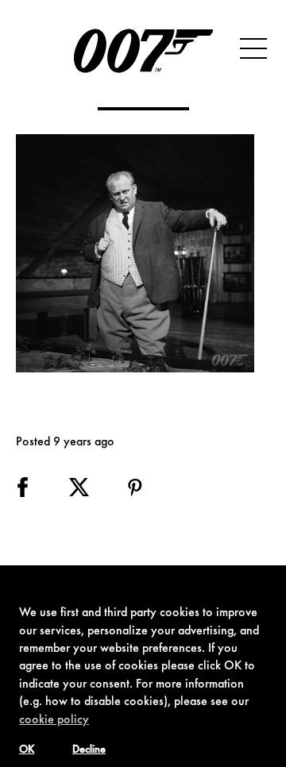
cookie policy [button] (54, 720)
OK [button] (26, 750)
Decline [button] (89, 750)
